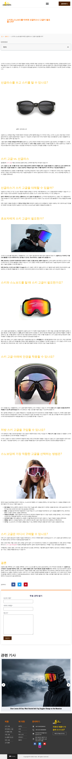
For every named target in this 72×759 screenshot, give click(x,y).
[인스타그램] (39, 746)
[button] (68, 47)
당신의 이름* (7, 598)
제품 (7, 721)
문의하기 (36, 721)
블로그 (7, 36)
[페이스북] (35, 743)
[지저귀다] (39, 743)
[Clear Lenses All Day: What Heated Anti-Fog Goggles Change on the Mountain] (36, 683)
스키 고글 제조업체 (11, 544)
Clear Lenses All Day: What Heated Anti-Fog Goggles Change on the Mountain (36, 708)
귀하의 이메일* (8, 605)
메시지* (6, 613)
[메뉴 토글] (47, 3)
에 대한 (22, 721)
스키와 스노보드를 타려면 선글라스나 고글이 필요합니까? (28, 20)
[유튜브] (44, 743)
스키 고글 (9, 162)
